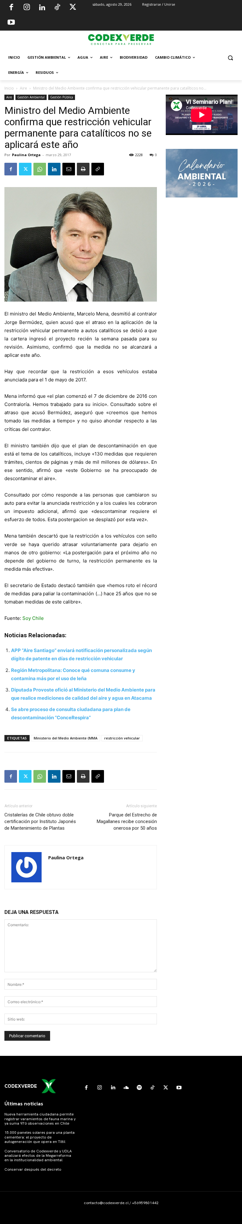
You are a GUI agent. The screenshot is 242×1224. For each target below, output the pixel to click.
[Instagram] (27, 8)
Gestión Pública (61, 97)
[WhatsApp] (39, 169)
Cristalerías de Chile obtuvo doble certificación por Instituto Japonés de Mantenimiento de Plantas (40, 821)
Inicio (9, 88)
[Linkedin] (42, 8)
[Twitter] (73, 8)
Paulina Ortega (26, 154)
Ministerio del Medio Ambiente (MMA (65, 738)
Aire (23, 88)
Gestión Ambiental (31, 97)
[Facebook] (11, 8)
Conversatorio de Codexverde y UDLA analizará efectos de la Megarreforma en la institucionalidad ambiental (38, 1156)
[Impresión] (83, 169)
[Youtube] (11, 23)
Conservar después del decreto (32, 1169)
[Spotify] (139, 1088)
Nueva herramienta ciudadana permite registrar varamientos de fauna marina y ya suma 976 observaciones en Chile (40, 1119)
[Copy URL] (97, 169)
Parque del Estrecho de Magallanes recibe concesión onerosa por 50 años (127, 821)
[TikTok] (57, 8)
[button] (230, 57)
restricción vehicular (122, 738)
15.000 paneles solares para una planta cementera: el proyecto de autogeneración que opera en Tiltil (39, 1137)
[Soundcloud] (126, 1088)
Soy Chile (33, 618)
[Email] (68, 169)
